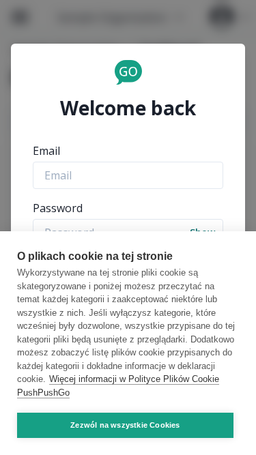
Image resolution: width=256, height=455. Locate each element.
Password (58, 208)
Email (46, 150)
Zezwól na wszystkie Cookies (125, 425)
